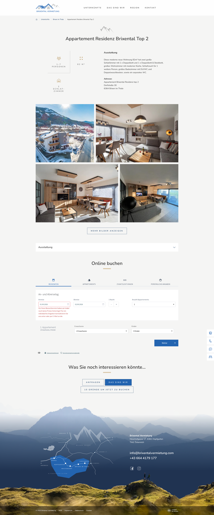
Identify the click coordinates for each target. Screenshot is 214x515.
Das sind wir (116, 8)
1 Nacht (112, 299)
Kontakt (150, 8)
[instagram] (139, 468)
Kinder (134, 326)
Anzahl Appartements (140, 299)
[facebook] (132, 468)
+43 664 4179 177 (143, 458)
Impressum (68, 510)
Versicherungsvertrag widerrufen (71, 353)
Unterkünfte (93, 8)
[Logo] (48, 8)
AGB (60, 510)
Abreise (76, 299)
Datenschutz (79, 510)
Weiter (164, 343)
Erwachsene (79, 326)
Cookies (89, 510)
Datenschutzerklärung (53, 353)
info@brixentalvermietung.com (152, 453)
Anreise (41, 299)
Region (135, 8)
